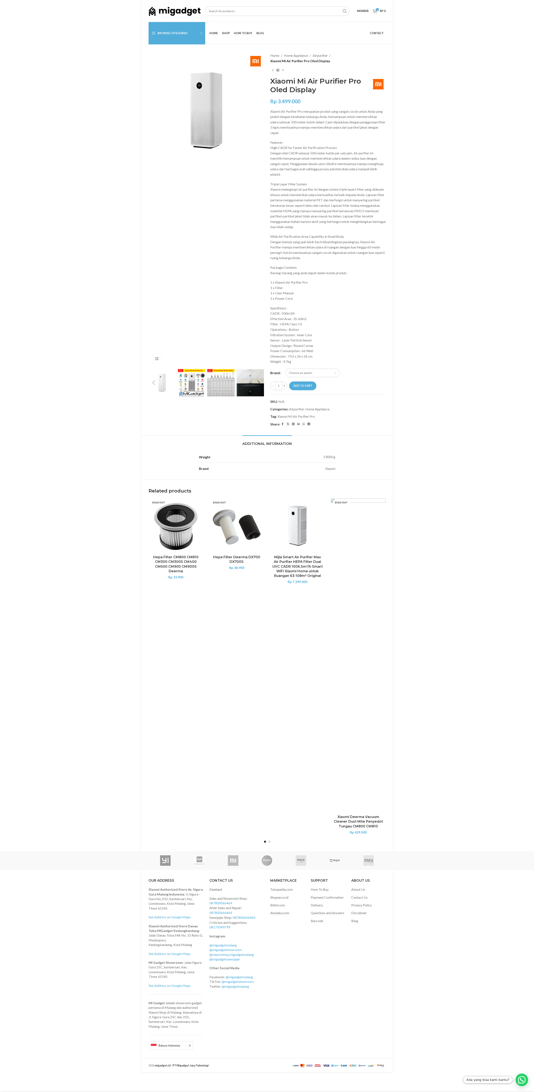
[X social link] (288, 424)
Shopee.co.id (279, 897)
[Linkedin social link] (298, 424)
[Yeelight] (199, 860)
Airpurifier (320, 55)
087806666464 (244, 917)
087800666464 (220, 913)
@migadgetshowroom (225, 950)
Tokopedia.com (281, 889)
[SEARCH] (345, 11)
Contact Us (359, 897)
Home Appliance (296, 55)
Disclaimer (359, 913)
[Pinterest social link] (293, 424)
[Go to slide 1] (265, 842)
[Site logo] (175, 11)
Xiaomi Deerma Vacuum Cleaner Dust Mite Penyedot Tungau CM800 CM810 (358, 821)
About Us (358, 889)
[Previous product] (272, 70)
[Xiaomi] (233, 860)
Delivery (317, 905)
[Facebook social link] (282, 424)
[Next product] (282, 70)
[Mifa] (368, 860)
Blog (354, 921)
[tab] (267, 441)
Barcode (317, 921)
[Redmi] (267, 860)
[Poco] (301, 860)
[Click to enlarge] (157, 358)
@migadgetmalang (223, 945)
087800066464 (220, 903)
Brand (275, 373)
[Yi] (165, 860)
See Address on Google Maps (170, 917)
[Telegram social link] (309, 424)
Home (274, 55)
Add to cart (302, 385)
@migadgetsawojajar (224, 959)
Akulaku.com (279, 913)
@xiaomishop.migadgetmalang (231, 954)
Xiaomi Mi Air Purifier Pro (296, 416)
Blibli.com (277, 905)
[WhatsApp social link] (303, 424)
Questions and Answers (327, 913)
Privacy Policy (361, 905)
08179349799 (219, 927)
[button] (154, 382)
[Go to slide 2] (269, 842)
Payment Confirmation (327, 897)
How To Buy (320, 889)
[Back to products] (277, 70)
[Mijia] (335, 860)
